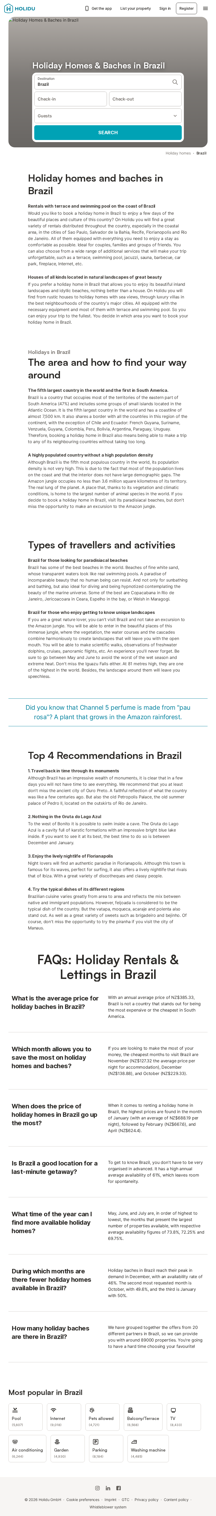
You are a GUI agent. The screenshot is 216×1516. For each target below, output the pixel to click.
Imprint (110, 1499)
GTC (125, 1499)
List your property (135, 8)
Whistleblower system (108, 1507)
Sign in (165, 8)
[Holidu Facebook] (118, 1488)
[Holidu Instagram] (97, 1488)
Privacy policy (147, 1499)
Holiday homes (178, 153)
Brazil (202, 153)
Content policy (176, 1499)
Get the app (102, 8)
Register (186, 8)
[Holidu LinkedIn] (108, 1488)
